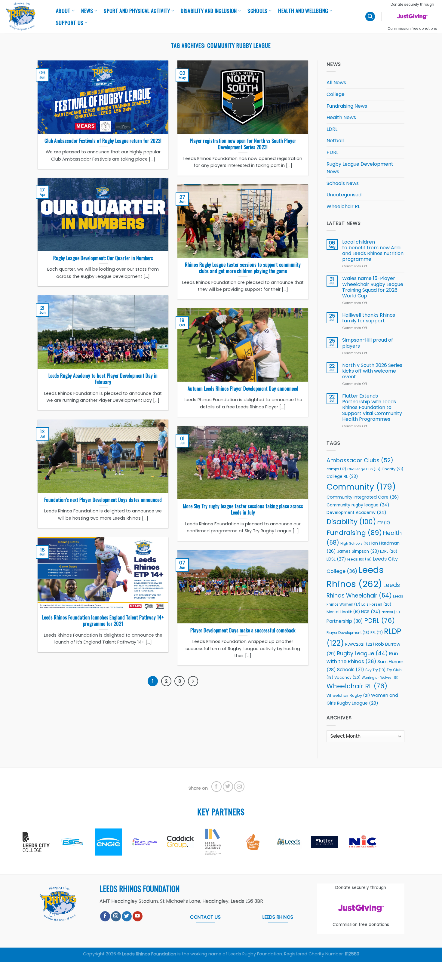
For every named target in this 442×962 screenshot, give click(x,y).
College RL (342, 476)
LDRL (332, 129)
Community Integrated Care (363, 497)
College (336, 94)
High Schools (355, 543)
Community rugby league (358, 505)
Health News (341, 117)
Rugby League (362, 653)
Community (361, 486)
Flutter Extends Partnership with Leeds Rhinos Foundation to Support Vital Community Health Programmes (372, 407)
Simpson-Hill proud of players (367, 343)
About (63, 10)
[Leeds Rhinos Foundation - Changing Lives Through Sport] (24, 16)
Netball (335, 140)
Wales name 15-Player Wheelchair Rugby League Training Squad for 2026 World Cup (372, 287)
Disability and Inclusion (209, 10)
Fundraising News (347, 106)
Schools (257, 10)
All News (336, 82)
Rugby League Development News (360, 168)
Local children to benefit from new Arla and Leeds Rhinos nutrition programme (373, 250)
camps (336, 469)
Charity (392, 469)
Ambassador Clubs (360, 460)
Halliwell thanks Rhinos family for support (368, 318)
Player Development (348, 632)
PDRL (332, 152)
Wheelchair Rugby (348, 695)
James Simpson (358, 551)
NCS (370, 612)
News (87, 10)
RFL (376, 632)
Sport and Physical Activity (137, 10)
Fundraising (354, 532)
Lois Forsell (376, 604)
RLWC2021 (359, 644)
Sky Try (375, 669)
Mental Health (343, 611)
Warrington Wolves (380, 677)
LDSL (336, 559)
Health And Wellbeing (303, 10)
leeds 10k (359, 559)
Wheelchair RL (343, 206)
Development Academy (356, 512)
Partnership (345, 621)
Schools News (343, 183)
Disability (351, 522)
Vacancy (347, 677)
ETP (383, 523)
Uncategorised (344, 194)
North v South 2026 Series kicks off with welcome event (372, 371)
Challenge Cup (363, 469)
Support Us (70, 22)
